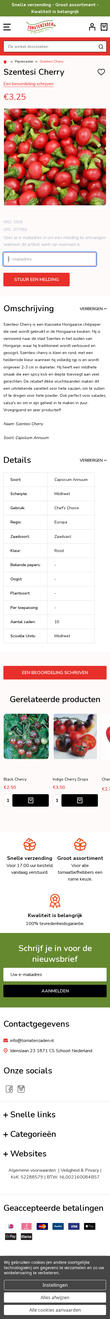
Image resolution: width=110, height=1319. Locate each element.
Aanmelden (55, 991)
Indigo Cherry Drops (70, 779)
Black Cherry (15, 779)
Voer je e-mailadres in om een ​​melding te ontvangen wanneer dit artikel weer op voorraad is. (54, 241)
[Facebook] (9, 1089)
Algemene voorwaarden (33, 1170)
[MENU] (7, 27)
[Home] (5, 61)
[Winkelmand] (104, 27)
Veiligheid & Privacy (80, 1170)
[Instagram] (21, 1089)
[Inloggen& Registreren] (92, 27)
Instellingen (55, 1285)
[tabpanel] (75, 762)
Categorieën (33, 1134)
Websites (28, 1154)
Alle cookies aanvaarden (55, 1310)
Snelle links (33, 1114)
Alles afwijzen (55, 1297)
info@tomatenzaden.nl (32, 1040)
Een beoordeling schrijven (28, 84)
